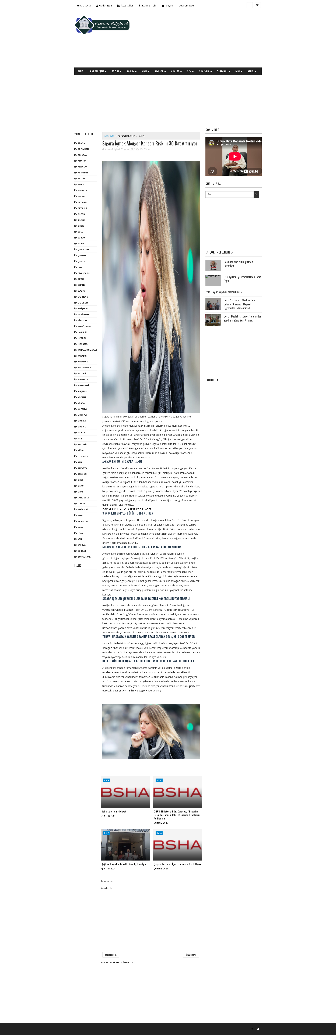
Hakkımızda (105, 5)
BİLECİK (81, 214)
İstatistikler (126, 5)
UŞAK (80, 533)
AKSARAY (82, 155)
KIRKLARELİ (83, 385)
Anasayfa (85, 5)
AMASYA (82, 160)
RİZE (80, 462)
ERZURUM (83, 302)
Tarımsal (222, 71)
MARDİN (82, 426)
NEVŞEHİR (82, 444)
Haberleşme (97, 71)
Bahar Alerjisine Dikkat (114, 811)
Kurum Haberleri (126, 135)
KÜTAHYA (83, 409)
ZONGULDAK (84, 556)
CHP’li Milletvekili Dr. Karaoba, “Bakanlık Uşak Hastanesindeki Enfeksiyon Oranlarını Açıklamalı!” (177, 814)
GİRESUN (82, 320)
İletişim (168, 5)
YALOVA (82, 545)
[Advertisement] (198, 39)
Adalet (175, 71)
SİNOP (81, 485)
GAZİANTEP (83, 314)
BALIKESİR (83, 190)
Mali (144, 71)
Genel (250, 71)
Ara (256, 194)
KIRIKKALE (83, 379)
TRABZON (83, 521)
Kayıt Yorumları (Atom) (122, 962)
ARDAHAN (83, 172)
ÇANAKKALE (83, 249)
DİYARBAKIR (84, 273)
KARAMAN (83, 361)
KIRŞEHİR (82, 391)
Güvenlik (204, 71)
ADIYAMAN (83, 149)
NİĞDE (81, 450)
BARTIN (81, 196)
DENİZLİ (82, 267)
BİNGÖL (81, 220)
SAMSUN (82, 474)
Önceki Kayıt (191, 954)
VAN (80, 539)
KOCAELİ (82, 397)
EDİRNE (81, 285)
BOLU (80, 231)
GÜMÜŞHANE (84, 326)
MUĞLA (81, 432)
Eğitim (115, 71)
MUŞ (80, 438)
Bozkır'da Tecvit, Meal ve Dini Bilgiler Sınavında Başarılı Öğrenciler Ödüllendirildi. (239, 304)
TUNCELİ (82, 527)
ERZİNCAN (83, 296)
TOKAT (81, 515)
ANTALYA (82, 166)
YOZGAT (82, 550)
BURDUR (82, 237)
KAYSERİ (82, 373)
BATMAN (82, 202)
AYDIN (81, 184)
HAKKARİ (82, 332)
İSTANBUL (83, 344)
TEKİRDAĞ (83, 509)
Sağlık (130, 71)
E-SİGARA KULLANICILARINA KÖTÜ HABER (127, 509)
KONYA (81, 403)
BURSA (81, 243)
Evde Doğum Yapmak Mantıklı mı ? (223, 292)
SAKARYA (82, 468)
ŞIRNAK (81, 503)
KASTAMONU (84, 367)
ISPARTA (82, 338)
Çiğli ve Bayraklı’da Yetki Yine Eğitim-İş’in (124, 864)
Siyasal (159, 71)
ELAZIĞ (81, 291)
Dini (237, 71)
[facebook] (250, 5)
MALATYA (83, 415)
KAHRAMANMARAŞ (87, 350)
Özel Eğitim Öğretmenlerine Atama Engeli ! (242, 279)
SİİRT (80, 480)
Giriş (80, 71)
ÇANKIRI (82, 255)
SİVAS (80, 491)
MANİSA (82, 420)
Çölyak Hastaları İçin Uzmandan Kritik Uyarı (177, 864)
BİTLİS (81, 225)
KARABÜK (82, 356)
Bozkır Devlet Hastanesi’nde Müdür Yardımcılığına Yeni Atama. (242, 318)
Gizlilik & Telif (148, 5)
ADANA (81, 143)
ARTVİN (81, 178)
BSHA (141, 135)
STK (189, 71)
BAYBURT (82, 208)
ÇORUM (81, 261)
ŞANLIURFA (83, 497)
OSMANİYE (83, 456)
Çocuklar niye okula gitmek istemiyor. (238, 264)
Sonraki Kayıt (111, 954)
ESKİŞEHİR (83, 308)
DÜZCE (81, 279)
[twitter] (257, 5)
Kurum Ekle (187, 5)
